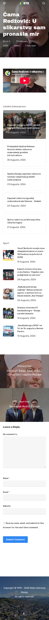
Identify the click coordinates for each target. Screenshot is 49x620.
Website (6, 506)
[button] (4, 3)
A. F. (8, 41)
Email (6, 492)
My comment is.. (10, 434)
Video (17, 45)
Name (6, 478)
